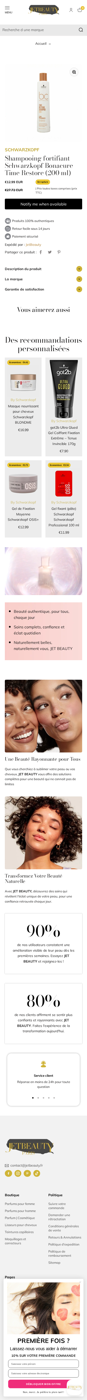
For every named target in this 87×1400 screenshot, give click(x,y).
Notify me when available (44, 204)
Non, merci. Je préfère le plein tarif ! (43, 1392)
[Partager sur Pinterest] (59, 252)
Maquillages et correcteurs (15, 1241)
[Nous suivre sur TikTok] (37, 1173)
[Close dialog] (80, 1282)
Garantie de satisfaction (24, 289)
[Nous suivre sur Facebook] (8, 1173)
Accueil (41, 43)
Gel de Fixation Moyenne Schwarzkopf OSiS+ (23, 514)
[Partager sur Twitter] (50, 252)
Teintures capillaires (19, 1232)
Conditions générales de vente (63, 1228)
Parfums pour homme (20, 1211)
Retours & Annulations (64, 1237)
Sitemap (54, 1262)
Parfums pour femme (20, 1204)
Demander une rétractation (59, 1217)
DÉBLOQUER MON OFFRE (43, 1384)
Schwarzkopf (22, 150)
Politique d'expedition (64, 1244)
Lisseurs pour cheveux (21, 1225)
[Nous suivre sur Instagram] (18, 1173)
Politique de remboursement (59, 1253)
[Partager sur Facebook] (40, 252)
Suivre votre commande (57, 1206)
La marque (14, 279)
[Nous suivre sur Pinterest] (27, 1173)
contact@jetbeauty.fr (26, 1165)
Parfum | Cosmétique (20, 1218)
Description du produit (23, 269)
